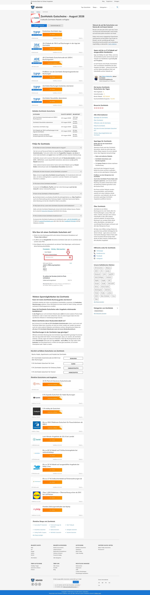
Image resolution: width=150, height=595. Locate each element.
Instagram (99, 258)
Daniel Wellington (99, 277)
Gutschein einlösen (35, 567)
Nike (32, 547)
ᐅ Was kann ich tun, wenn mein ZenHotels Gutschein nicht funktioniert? (53, 205)
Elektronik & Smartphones (59, 551)
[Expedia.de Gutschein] (37, 398)
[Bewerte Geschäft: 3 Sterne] (99, 108)
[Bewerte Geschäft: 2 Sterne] (97, 108)
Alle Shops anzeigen (99, 302)
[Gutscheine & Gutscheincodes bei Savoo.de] (37, 7)
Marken (38, 12)
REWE (32, 555)
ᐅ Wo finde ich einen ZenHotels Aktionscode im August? (49, 147)
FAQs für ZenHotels (99, 125)
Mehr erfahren (112, 44)
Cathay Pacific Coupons (40, 532)
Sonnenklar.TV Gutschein (40, 525)
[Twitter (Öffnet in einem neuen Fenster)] (36, 584)
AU (109, 582)
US (99, 582)
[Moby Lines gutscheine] (37, 467)
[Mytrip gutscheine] (37, 509)
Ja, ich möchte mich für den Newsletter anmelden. (68, 585)
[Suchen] (117, 7)
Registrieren (109, 1)
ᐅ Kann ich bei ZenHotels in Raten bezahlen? (46, 193)
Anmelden (76, 582)
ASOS (96, 271)
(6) (39, 25)
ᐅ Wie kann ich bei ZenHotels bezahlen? (44, 183)
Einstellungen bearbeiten (82, 573)
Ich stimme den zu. (67, 587)
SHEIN (96, 296)
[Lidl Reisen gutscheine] (37, 495)
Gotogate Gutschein (72, 529)
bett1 (104, 274)
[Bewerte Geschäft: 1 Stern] (95, 108)
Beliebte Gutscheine (81, 547)
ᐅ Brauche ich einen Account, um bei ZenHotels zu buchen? (50, 171)
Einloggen (116, 1)
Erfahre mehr (97, 593)
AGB (77, 569)
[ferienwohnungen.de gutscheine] (37, 481)
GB (102, 582)
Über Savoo (56, 566)
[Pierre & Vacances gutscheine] (37, 384)
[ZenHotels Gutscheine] (35, 18)
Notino (32, 553)
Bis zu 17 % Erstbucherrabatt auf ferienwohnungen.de (62, 479)
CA (99, 585)
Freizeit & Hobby (57, 555)
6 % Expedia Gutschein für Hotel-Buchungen (59, 395)
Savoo (32, 12)
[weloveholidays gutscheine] (37, 453)
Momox (96, 286)
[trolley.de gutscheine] (37, 411)
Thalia (96, 299)
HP (31, 549)
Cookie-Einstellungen (81, 571)
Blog (103, 1)
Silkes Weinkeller (105, 296)
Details (80, 38)
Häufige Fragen (35, 566)
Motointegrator (98, 289)
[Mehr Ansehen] (117, 308)
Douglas (103, 280)
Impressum (78, 567)
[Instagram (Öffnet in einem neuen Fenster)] (39, 584)
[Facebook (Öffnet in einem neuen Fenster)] (32, 584)
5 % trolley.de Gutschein (51, 408)
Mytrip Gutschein (55, 529)
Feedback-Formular (70, 221)
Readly (103, 293)
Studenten (78, 549)
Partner (33, 569)
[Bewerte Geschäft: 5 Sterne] (103, 108)
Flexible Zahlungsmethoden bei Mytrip (56, 507)
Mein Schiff (111, 283)
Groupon (97, 283)
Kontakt (55, 567)
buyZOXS (111, 274)
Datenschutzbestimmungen (70, 587)
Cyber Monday (79, 553)
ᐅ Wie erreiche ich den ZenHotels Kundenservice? (47, 216)
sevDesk (109, 293)
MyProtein (107, 289)
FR (106, 582)
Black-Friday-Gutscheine (104, 547)
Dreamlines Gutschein (39, 529)
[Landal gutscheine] (37, 439)
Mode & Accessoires (58, 547)
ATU (102, 271)
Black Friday (79, 551)
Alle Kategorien (57, 557)
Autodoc (107, 271)
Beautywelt (97, 274)
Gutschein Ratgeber (47, 211)
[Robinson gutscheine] (37, 425)
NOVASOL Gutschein (56, 532)
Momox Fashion (105, 286)
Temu (113, 296)
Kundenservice (100, 253)
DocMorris (108, 277)
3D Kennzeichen (99, 268)
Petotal (96, 293)
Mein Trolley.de (70, 525)
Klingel (32, 551)
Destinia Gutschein (71, 532)
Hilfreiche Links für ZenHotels (102, 123)
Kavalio (103, 283)
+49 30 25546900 (72, 219)
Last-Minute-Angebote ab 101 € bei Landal (58, 436)
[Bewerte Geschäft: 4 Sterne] (101, 108)
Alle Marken (34, 557)
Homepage (99, 251)
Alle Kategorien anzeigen (100, 313)
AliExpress (108, 268)
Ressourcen (101, 549)
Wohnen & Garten (57, 553)
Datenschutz (79, 566)
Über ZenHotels (98, 120)
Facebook (99, 256)
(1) (55, 25)
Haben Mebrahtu (107, 76)
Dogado (97, 280)
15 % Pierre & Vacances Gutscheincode (57, 381)
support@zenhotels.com (46, 221)
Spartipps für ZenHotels (101, 117)
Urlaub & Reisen (99, 311)
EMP (109, 280)
